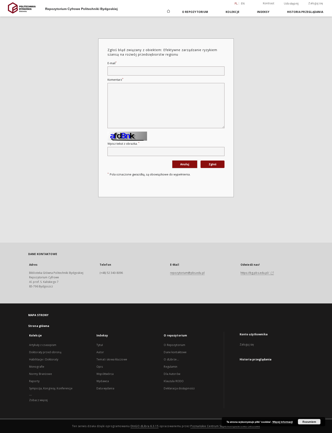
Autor (100, 352)
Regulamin (170, 367)
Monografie (36, 367)
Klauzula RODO (174, 381)
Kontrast (268, 3)
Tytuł (99, 345)
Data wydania (105, 388)
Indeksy (263, 12)
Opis (99, 367)
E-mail (112, 63)
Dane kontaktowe (175, 352)
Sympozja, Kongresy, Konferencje (50, 388)
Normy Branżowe (40, 374)
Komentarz (115, 80)
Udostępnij (291, 3)
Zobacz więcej (38, 400)
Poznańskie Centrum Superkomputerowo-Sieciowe (225, 426)
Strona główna (38, 326)
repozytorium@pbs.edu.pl (187, 273)
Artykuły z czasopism (42, 345)
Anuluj (184, 164)
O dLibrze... (171, 359)
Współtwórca (105, 374)
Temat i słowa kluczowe (111, 359)
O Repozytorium (174, 345)
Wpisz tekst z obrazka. (123, 144)
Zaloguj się (315, 3)
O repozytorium (195, 12)
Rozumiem (309, 422)
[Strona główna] (168, 12)
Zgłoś (212, 164)
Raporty (34, 381)
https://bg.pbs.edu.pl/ (255, 273)
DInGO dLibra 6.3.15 (145, 426)
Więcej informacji (282, 422)
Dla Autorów (172, 374)
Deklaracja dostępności (179, 388)
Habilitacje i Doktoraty (43, 359)
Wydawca (102, 381)
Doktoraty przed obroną (45, 352)
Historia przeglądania (305, 12)
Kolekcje (232, 12)
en (243, 3)
